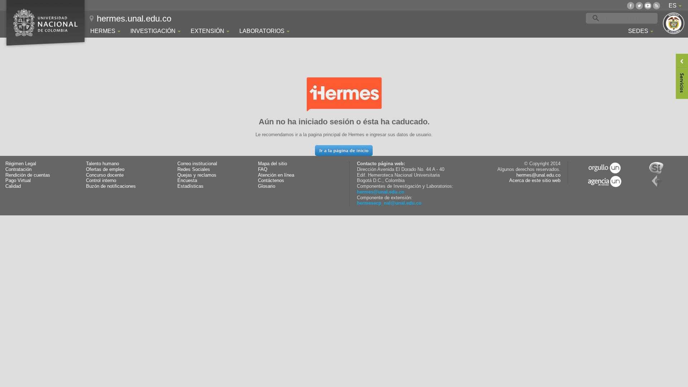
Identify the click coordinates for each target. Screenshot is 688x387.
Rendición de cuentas (27, 175)
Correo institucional (197, 163)
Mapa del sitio (272, 163)
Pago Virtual (18, 180)
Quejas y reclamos (196, 175)
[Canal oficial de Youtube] (647, 5)
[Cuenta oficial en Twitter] (639, 5)
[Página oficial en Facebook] (630, 5)
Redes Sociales (193, 169)
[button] (344, 150)
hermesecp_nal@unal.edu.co (389, 203)
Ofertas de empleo (105, 169)
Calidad (13, 186)
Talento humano (102, 163)
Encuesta (187, 180)
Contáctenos (271, 180)
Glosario (266, 186)
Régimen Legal (20, 163)
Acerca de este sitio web (534, 180)
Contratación (18, 169)
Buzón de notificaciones (111, 186)
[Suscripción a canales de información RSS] (656, 5)
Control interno (101, 180)
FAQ (262, 169)
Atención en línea (276, 175)
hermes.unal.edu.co (134, 18)
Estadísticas (190, 186)
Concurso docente (105, 175)
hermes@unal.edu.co (380, 192)
